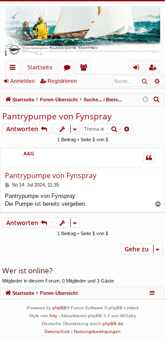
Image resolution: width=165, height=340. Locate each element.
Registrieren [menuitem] (154, 68)
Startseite (39, 67)
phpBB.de (113, 323)
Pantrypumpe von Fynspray (57, 116)
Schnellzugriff (14, 68)
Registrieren (62, 81)
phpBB (59, 307)
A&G (28, 153)
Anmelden (22, 81)
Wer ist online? (27, 270)
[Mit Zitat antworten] (148, 158)
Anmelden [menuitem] (138, 68)
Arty (53, 315)
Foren (69, 68)
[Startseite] (82, 30)
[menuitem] (157, 99)
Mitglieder (85, 68)
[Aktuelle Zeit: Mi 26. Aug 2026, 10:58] (145, 100)
